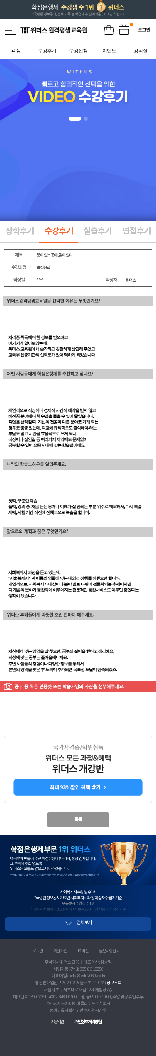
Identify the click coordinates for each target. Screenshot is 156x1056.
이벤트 (124, 30)
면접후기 (136, 231)
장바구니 (109, 30)
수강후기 (59, 231)
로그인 (37, 951)
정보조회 (113, 983)
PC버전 (83, 951)
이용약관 (57, 1021)
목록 (78, 819)
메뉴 (11, 31)
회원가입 (60, 951)
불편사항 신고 (109, 951)
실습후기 (97, 231)
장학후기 (19, 231)
